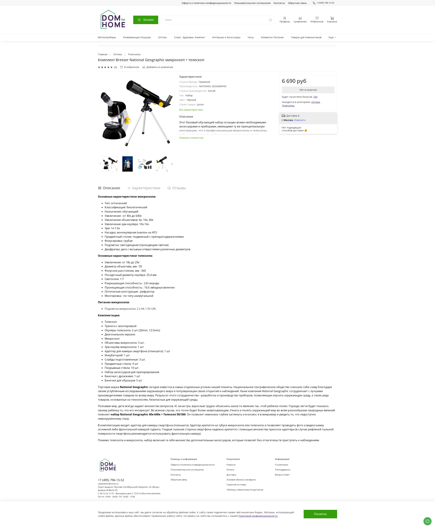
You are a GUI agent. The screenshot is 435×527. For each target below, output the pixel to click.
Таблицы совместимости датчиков (245, 489)
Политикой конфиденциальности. (258, 515)
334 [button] (315, 96)
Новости (231, 464)
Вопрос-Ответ (282, 474)
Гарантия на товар (236, 484)
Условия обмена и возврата (241, 479)
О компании (281, 464)
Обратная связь (297, 3)
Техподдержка (282, 469)
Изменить (300, 120)
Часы (251, 37)
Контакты (279, 3)
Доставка (231, 474)
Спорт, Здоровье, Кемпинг (189, 37)
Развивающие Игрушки (137, 37)
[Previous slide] (102, 113)
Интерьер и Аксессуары (226, 37)
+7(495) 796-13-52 (325, 2)
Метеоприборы (107, 37)
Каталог (148, 20)
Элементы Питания (272, 37)
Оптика (162, 37)
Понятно (320, 514)
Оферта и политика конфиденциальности (206, 3)
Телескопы (134, 54)
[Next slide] (169, 113)
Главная (102, 54)
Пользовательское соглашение (252, 3)
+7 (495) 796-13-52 (111, 480)
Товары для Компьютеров (306, 37)
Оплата (230, 469)
